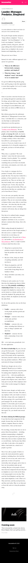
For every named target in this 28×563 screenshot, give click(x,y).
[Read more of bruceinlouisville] (3, 19)
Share (23, 21)
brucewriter (6, 2)
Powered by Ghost (14, 551)
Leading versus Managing (9, 129)
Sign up (14, 548)
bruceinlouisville (7, 23)
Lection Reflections (7, 8)
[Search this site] (22, 2)
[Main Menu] (25, 2)
